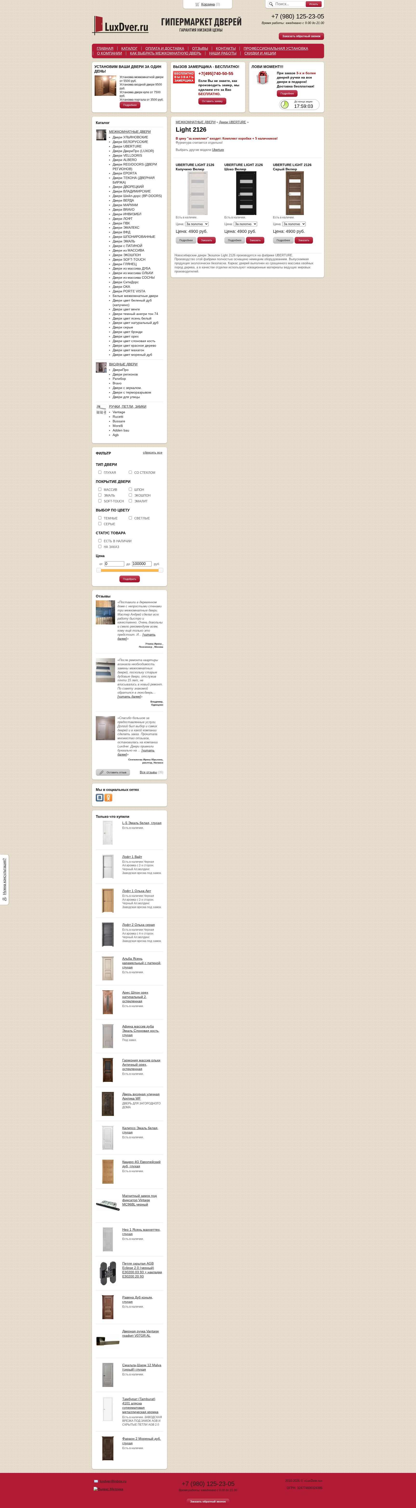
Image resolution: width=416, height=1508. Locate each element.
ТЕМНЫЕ (111, 518)
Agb (116, 435)
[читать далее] (129, 696)
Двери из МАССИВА (128, 250)
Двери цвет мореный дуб (132, 355)
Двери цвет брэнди (128, 332)
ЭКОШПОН (142, 495)
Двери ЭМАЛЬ (124, 241)
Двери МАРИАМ (125, 205)
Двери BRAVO (124, 209)
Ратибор (119, 379)
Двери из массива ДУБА (131, 268)
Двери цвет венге (126, 309)
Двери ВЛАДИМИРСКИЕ (132, 191)
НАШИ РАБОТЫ (222, 53)
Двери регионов (125, 374)
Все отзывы (148, 772)
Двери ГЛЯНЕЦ (124, 264)
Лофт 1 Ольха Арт (136, 891)
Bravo (117, 383)
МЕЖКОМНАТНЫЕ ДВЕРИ (195, 122)
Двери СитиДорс (126, 282)
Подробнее (130, 105)
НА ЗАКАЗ (111, 547)
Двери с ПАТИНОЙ (127, 246)
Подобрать (129, 579)
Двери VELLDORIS (127, 155)
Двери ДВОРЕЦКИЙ (128, 187)
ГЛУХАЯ (110, 472)
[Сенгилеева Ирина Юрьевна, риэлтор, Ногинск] (105, 739)
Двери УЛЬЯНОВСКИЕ (130, 137)
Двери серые (123, 327)
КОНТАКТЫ (226, 48)
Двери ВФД (121, 232)
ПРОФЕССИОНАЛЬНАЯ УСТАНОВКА (276, 48)
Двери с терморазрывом (132, 392)
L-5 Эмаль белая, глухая (142, 823)
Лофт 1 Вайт (132, 857)
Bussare (119, 421)
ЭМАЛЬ (109, 495)
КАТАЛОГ (129, 48)
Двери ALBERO (125, 160)
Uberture (218, 150)
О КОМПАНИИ (109, 53)
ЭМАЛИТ (141, 501)
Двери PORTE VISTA (129, 291)
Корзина (208, 4)
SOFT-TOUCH (114, 501)
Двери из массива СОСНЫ (134, 277)
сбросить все (152, 452)
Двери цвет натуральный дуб (135, 323)
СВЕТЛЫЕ (142, 518)
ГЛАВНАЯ (105, 48)
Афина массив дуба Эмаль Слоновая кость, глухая (140, 1030)
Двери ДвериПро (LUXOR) (133, 151)
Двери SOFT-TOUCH (129, 259)
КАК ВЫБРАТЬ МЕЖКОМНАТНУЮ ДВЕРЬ (165, 53)
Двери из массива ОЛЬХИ (133, 273)
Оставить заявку (212, 101)
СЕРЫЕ (109, 524)
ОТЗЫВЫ (200, 48)
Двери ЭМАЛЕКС (126, 227)
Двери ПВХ (121, 223)
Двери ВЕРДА (123, 200)
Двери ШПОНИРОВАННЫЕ (134, 237)
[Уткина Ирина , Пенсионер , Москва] (105, 623)
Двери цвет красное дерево (134, 345)
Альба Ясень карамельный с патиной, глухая (141, 963)
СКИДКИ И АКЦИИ (260, 53)
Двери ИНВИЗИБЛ (127, 214)
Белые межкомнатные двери (135, 296)
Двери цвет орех (126, 336)
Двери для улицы (126, 397)
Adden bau (121, 430)
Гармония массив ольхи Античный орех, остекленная (141, 1064)
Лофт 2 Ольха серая (138, 925)
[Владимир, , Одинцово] (105, 681)
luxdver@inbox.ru (113, 1481)
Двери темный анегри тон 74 (135, 314)
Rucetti (118, 417)
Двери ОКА (121, 287)
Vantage (119, 412)
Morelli (118, 426)
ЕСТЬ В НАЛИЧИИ (117, 541)
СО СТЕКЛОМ (144, 472)
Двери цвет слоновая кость (134, 341)
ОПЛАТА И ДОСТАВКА (164, 48)
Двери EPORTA (125, 173)
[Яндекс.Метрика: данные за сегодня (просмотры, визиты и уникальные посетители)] (108, 1489)
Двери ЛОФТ (123, 219)
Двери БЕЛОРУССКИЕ (130, 142)
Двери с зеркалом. (127, 388)
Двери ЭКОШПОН (127, 255)
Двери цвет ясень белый (132, 318)
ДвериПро (121, 370)
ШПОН (139, 490)
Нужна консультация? (4, 876)
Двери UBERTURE (127, 146)
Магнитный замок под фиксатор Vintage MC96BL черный (139, 1200)
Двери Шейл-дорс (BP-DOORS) (137, 196)
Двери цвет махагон (128, 350)
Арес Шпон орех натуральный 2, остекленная (135, 997)
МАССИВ (110, 490)
